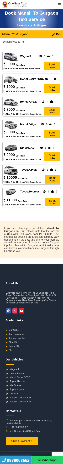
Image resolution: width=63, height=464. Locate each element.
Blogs (10, 350)
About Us (12, 342)
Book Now (52, 66)
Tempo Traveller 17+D (19, 397)
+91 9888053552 (19, 427)
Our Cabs (12, 330)
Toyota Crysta (15, 389)
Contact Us (13, 346)
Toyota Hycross (15, 381)
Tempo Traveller (15, 338)
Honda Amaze (15, 373)
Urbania (12, 393)
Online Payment (20, 441)
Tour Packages (15, 334)
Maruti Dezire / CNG (18, 377)
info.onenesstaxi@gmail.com (25, 431)
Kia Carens (13, 385)
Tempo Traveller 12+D (19, 401)
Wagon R (12, 369)
